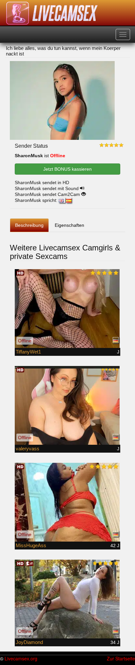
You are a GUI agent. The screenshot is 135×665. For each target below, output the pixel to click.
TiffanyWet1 (28, 351)
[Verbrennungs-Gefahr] (67, 308)
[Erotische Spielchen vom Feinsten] (67, 502)
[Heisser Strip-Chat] (67, 405)
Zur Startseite (121, 658)
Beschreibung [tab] (29, 225)
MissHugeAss (31, 545)
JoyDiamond (29, 642)
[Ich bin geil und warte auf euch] (67, 599)
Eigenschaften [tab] (69, 225)
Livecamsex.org (21, 658)
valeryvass (27, 448)
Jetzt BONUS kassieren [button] (67, 169)
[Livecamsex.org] (52, 13)
